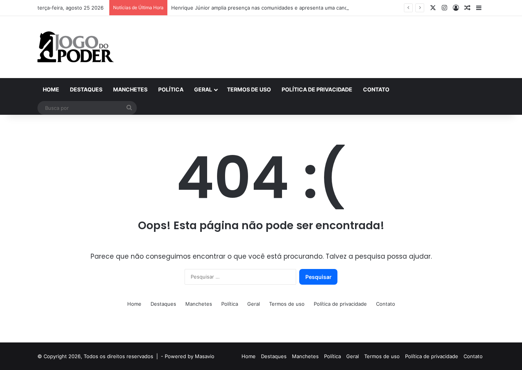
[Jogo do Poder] (75, 47)
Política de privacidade (317, 89)
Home (51, 89)
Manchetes (130, 89)
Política (170, 89)
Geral (203, 89)
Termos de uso (249, 89)
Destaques (86, 89)
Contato (376, 89)
